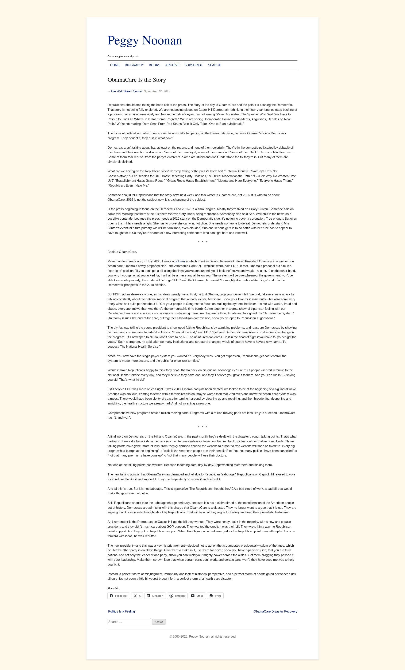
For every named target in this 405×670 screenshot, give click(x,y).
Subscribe (194, 65)
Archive (172, 65)
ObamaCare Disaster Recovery (275, 611)
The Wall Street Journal (126, 91)
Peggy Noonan (145, 39)
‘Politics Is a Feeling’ (121, 611)
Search (214, 65)
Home (115, 65)
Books (154, 65)
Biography (134, 65)
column (180, 261)
